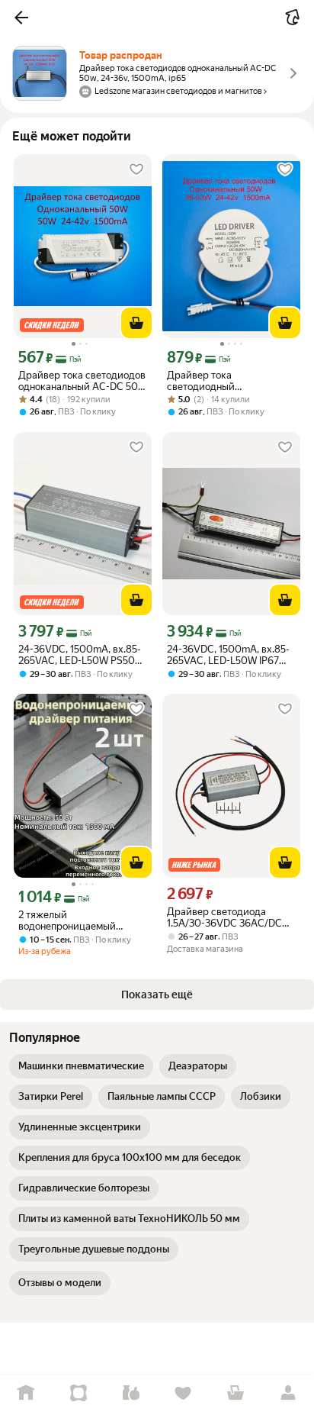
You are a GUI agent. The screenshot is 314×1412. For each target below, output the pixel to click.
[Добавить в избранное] (136, 169)
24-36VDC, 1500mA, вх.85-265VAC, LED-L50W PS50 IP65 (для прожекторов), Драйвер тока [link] (79, 654)
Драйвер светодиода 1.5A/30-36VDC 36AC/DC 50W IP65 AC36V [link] (224, 917)
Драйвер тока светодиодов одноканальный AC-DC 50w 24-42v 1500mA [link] (82, 380)
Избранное (183, 1393)
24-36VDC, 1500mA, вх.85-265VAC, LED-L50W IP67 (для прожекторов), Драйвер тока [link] (228, 654)
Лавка (130, 1393)
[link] (81, 1066)
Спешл (79, 1393)
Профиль (287, 1393)
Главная (26, 1393)
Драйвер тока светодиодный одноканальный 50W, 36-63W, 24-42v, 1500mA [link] (224, 380)
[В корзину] (136, 323)
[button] (21, 17)
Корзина (236, 1393)
